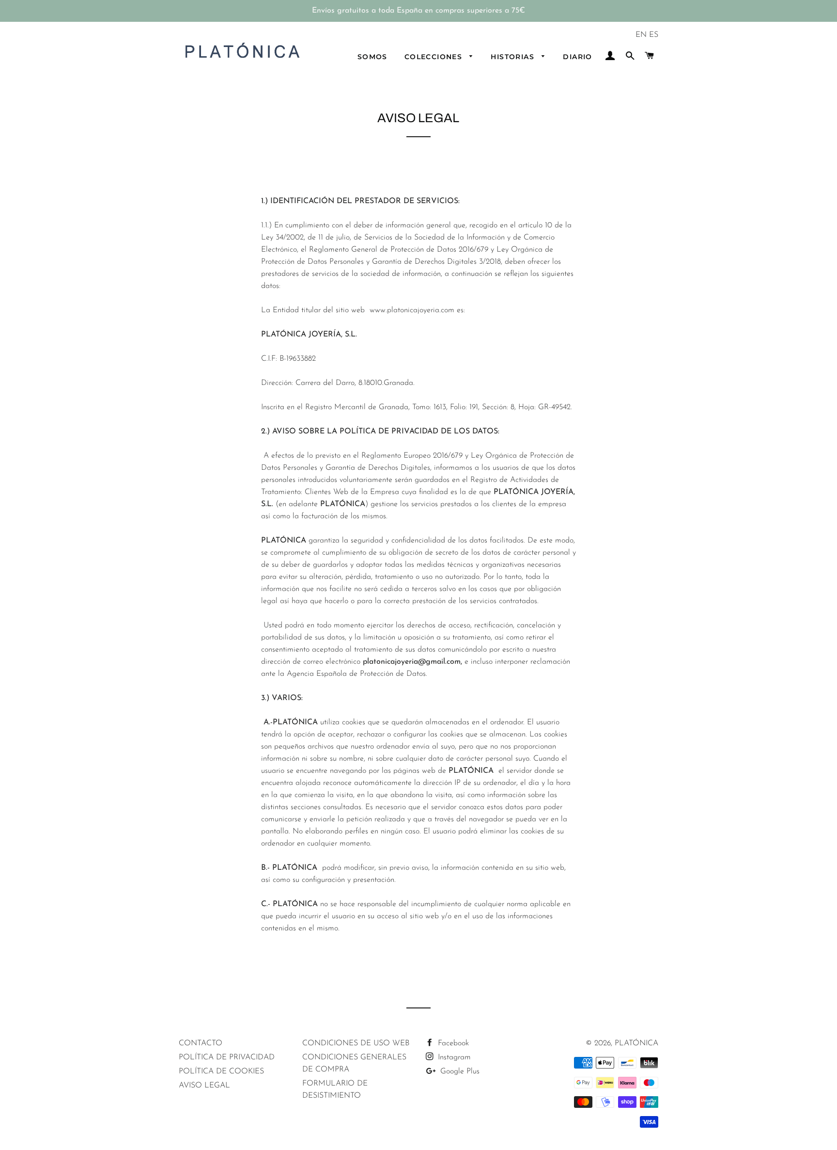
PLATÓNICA (636, 1043)
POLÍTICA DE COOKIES (221, 1071)
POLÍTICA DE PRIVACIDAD (227, 1057)
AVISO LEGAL (204, 1085)
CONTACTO (200, 1043)
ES (653, 35)
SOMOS (372, 56)
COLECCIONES (434, 56)
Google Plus (459, 1071)
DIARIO (577, 56)
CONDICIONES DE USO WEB (355, 1043)
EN (641, 35)
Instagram (453, 1057)
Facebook (452, 1043)
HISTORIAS (514, 56)
